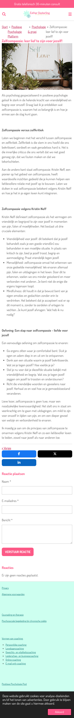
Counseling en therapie (13, 614)
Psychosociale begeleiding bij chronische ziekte (24, 620)
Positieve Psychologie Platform (15, 31)
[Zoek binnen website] (4, 14)
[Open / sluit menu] (70, 14)
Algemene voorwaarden (13, 594)
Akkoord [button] (59, 712)
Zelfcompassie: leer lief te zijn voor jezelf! (57, 31)
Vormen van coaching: (12, 638)
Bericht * (7, 520)
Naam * (6, 481)
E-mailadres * (10, 501)
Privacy (5, 587)
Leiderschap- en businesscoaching (22, 655)
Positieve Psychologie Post (14, 684)
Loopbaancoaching (15, 648)
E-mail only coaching (16, 663)
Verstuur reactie (18, 552)
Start (5, 27)
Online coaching (13, 659)
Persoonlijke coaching (16, 644)
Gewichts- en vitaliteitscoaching (21, 652)
